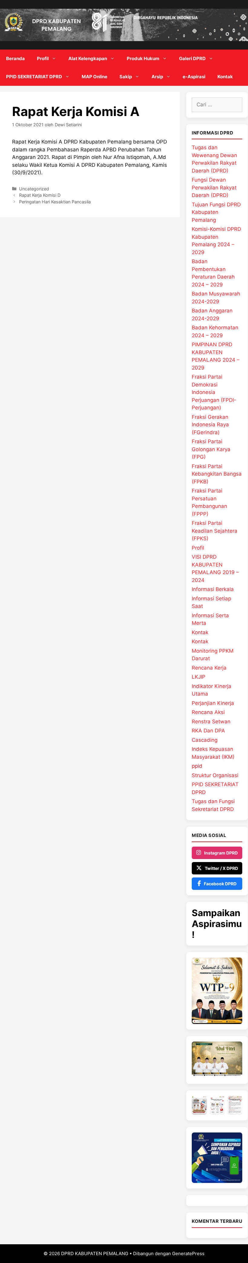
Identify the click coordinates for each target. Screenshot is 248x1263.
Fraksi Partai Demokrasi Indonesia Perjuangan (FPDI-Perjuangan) (214, 392)
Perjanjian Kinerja (213, 703)
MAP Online (94, 76)
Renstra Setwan (211, 722)
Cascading (204, 740)
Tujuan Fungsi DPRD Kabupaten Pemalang (216, 212)
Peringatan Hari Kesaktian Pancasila (55, 201)
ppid (197, 766)
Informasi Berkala (213, 589)
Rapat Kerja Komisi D (39, 195)
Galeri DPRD (192, 58)
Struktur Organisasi (215, 775)
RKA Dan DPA (208, 731)
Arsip (157, 76)
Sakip (125, 76)
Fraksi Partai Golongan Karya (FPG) (211, 449)
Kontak (225, 76)
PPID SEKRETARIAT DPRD (34, 76)
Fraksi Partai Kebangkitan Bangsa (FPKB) (217, 474)
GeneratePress (188, 1253)
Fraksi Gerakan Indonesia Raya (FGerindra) (210, 424)
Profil (43, 58)
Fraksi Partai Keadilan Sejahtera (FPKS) (214, 530)
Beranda (15, 58)
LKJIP (198, 677)
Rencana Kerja (209, 668)
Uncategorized (34, 188)
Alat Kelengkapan (87, 58)
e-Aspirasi (194, 76)
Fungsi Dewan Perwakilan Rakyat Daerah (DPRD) (214, 187)
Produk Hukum (143, 58)
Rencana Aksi (208, 712)
